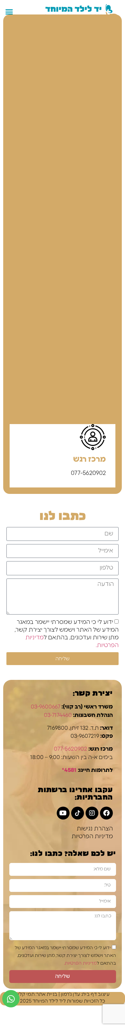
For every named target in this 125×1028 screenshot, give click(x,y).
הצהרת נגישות (95, 829)
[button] (9, 12)
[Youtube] (63, 813)
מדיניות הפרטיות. (80, 963)
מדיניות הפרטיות (92, 836)
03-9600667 (45, 706)
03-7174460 (58, 715)
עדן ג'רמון (70, 994)
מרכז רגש (89, 459)
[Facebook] (106, 813)
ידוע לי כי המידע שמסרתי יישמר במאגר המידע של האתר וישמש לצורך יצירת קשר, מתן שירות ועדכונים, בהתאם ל (65, 956)
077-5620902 (70, 749)
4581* (69, 770)
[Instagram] (92, 813)
